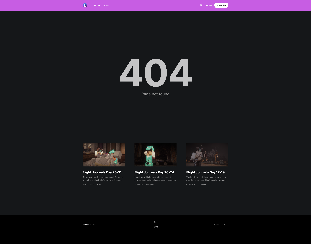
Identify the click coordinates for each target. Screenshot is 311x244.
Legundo (86, 224)
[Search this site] (201, 5)
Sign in (209, 5)
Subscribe (221, 5)
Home (97, 5)
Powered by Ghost (221, 224)
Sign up (155, 226)
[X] (155, 222)
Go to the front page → (155, 98)
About (106, 5)
